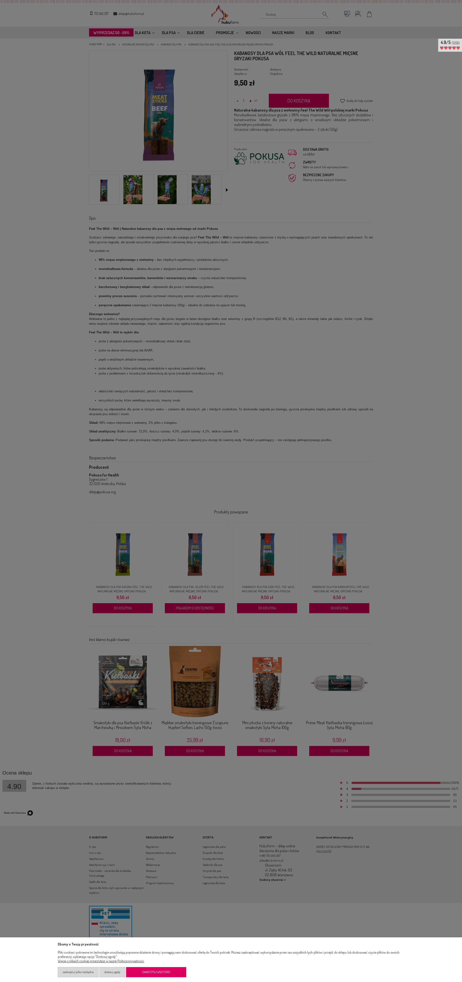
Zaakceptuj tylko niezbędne (78, 972)
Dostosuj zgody (112, 972)
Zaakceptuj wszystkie (156, 972)
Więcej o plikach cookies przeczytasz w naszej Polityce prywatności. (101, 961)
